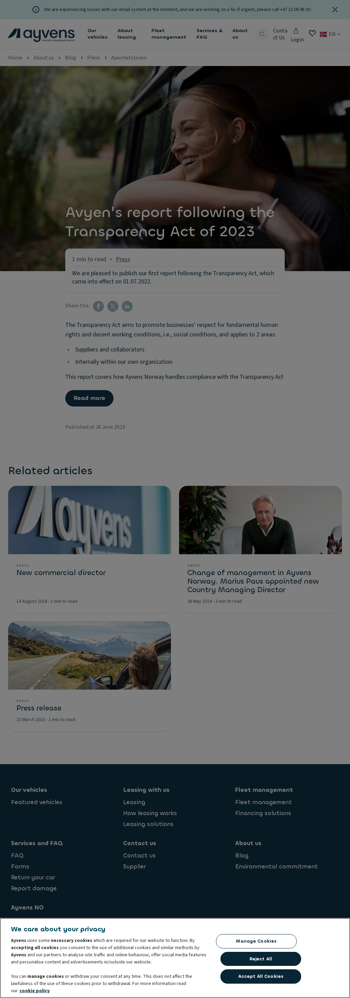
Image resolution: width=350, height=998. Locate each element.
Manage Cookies (256, 941)
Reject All (261, 959)
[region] (175, 958)
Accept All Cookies (260, 976)
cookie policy (34, 990)
